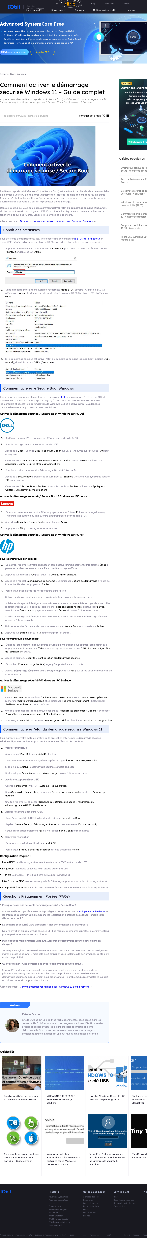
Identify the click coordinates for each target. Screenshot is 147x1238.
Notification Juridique (78, 1235)
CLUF (64, 1235)
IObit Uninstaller (56, 1215)
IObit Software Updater (59, 1218)
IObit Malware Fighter (58, 1209)
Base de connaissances (124, 1199)
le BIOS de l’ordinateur (87, 238)
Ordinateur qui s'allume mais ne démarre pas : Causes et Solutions (56, 221)
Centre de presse (90, 1203)
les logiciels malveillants (92, 911)
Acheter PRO (42, 52)
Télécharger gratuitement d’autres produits (59, 1223)
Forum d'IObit (119, 1206)
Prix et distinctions (91, 1206)
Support (136, 1235)
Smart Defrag (54, 1212)
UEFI (62, 397)
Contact (127, 1235)
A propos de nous (91, 1196)
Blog (93, 3)
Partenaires (109, 3)
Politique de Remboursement (46, 1235)
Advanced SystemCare (58, 1196)
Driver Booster (55, 1206)
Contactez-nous (90, 1212)
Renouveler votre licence (124, 1203)
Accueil (4, 74)
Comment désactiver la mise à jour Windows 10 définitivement (54, 986)
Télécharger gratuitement (14, 52)
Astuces (21, 74)
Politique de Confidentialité (100, 1235)
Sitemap (86, 1215)
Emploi (86, 1209)
